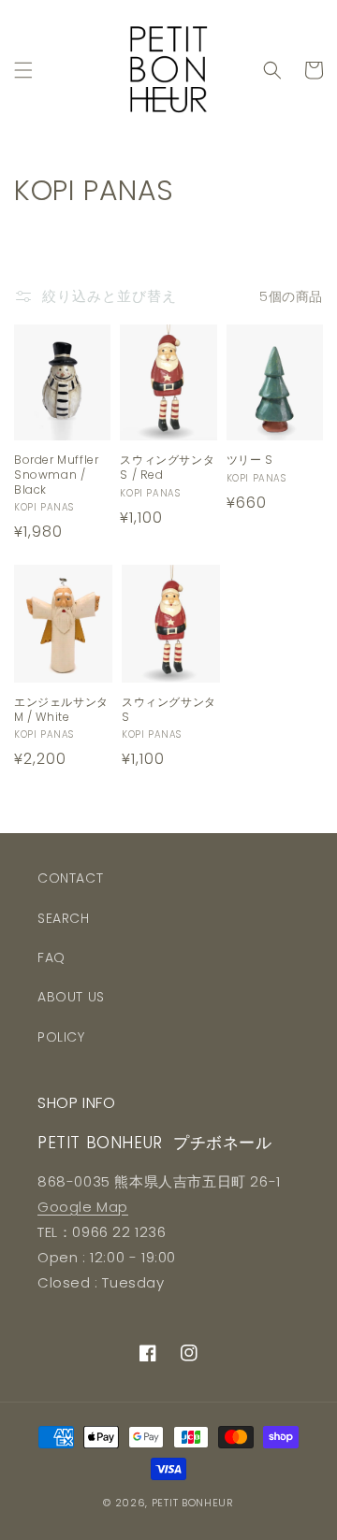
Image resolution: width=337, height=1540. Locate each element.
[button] (23, 70)
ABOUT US (71, 996)
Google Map (82, 1206)
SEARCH (63, 918)
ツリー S (250, 460)
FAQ (51, 957)
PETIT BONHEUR (193, 1502)
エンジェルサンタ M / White (61, 709)
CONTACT (70, 878)
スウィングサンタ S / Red (167, 467)
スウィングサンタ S (169, 709)
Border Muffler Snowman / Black (56, 475)
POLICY (61, 1037)
